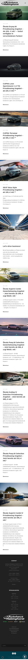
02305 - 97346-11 (15, 579)
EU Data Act (14, 633)
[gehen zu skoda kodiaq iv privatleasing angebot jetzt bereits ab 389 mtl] (14, 379)
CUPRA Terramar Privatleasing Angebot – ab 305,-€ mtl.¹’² (13, 135)
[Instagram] (13, 653)
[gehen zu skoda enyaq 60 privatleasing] (14, 13)
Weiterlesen (6, 49)
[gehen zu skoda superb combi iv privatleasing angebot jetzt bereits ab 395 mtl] (14, 495)
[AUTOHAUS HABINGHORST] (10, 3)
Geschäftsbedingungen (14, 628)
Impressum (14, 626)
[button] (2, 657)
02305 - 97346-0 (15, 573)
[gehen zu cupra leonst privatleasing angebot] (14, 66)
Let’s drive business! (12, 246)
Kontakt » (14, 584)
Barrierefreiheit (14, 631)
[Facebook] (15, 653)
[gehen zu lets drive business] (14, 227)
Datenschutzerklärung (14, 630)
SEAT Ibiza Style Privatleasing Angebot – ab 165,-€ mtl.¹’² (13, 190)
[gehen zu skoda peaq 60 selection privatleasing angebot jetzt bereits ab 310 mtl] (14, 440)
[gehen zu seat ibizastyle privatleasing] (14, 170)
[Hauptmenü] (25, 3)
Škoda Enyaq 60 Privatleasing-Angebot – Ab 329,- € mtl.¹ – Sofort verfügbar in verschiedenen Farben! (13, 31)
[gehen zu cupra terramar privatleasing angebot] (14, 119)
